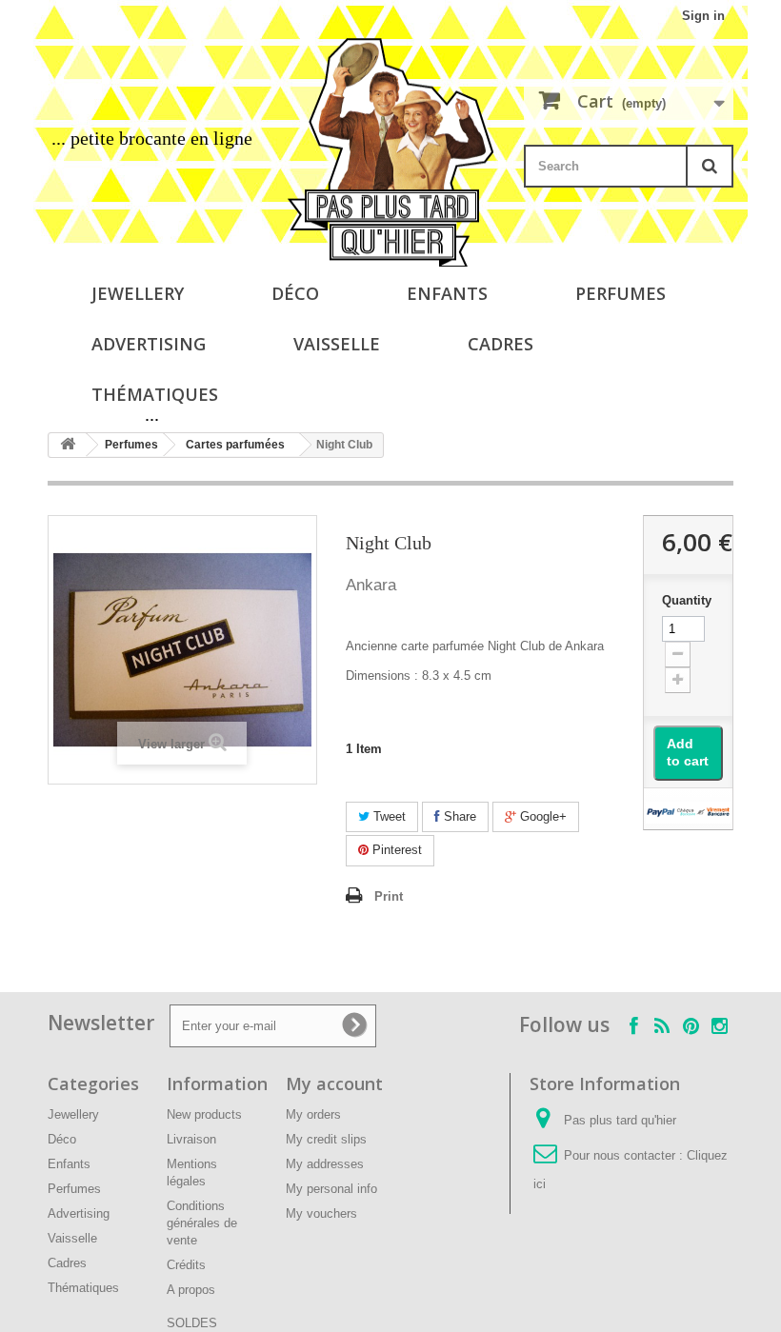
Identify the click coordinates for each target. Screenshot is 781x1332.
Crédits (186, 1265)
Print (388, 896)
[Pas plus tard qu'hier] (390, 152)
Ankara (371, 585)
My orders (313, 1114)
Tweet (388, 816)
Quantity (686, 600)
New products (204, 1114)
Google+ (541, 816)
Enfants (447, 293)
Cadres (500, 343)
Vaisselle (336, 343)
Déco (295, 293)
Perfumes (620, 293)
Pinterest (395, 850)
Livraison (191, 1139)
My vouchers (321, 1213)
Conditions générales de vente (202, 1223)
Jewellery (137, 293)
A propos (191, 1289)
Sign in (703, 16)
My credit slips (326, 1139)
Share (458, 816)
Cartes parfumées (235, 444)
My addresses (325, 1164)
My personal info (331, 1189)
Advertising (148, 343)
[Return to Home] (68, 445)
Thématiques (154, 394)
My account (334, 1083)
